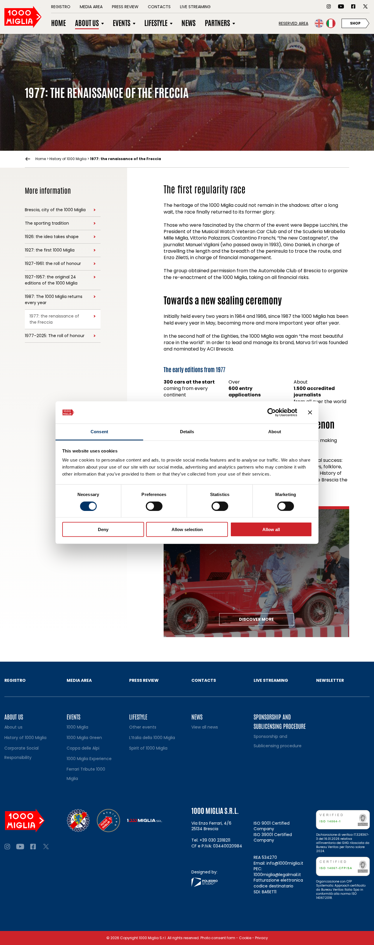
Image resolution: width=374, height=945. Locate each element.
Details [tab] (187, 431)
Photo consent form (217, 937)
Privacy (261, 937)
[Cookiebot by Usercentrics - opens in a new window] (271, 412)
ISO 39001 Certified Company (273, 837)
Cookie (245, 937)
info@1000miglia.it (284, 863)
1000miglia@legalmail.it (277, 875)
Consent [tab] (99, 431)
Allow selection (187, 529)
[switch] (154, 506)
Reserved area (293, 23)
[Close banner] (310, 412)
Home (40, 159)
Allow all (271, 529)
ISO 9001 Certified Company (272, 826)
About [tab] (274, 431)
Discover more (256, 619)
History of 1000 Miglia (67, 158)
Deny (103, 529)
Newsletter (330, 680)
